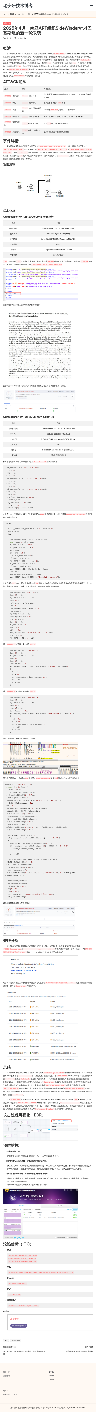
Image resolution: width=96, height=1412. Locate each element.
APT (6, 1340)
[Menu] (91, 5)
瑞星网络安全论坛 (10, 1394)
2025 (51, 1376)
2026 (51, 1372)
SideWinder (16, 1340)
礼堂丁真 (14, 1319)
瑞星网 (5, 1391)
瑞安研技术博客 (18, 5)
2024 (51, 1379)
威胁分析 (7, 23)
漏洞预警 (6, 1376)
